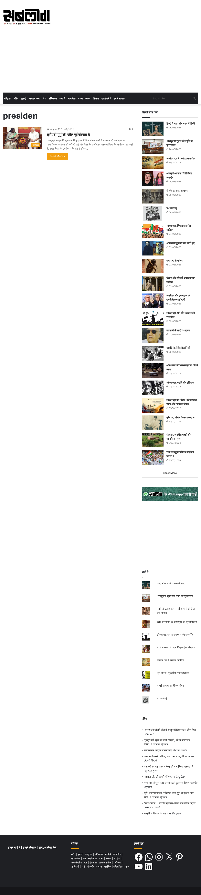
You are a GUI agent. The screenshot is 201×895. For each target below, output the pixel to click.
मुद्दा (85, 858)
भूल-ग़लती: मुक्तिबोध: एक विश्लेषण (173, 672)
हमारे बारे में (106, 98)
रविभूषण (53, 129)
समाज (99, 866)
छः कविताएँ (171, 208)
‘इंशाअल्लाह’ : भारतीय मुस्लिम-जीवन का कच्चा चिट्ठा (170, 803)
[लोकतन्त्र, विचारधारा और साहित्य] (153, 231)
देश (44, 98)
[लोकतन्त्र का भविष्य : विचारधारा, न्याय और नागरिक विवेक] (153, 405)
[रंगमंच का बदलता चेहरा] (153, 196)
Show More (170, 472)
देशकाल (94, 862)
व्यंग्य (101, 858)
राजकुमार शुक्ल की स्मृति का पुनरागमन (175, 596)
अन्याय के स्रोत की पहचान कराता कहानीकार (165, 756)
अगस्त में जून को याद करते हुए (180, 243)
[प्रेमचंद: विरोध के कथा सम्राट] (153, 422)
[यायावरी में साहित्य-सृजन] (153, 335)
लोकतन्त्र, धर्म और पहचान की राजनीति (175, 634)
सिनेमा (96, 98)
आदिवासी (75, 866)
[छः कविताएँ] (153, 213)
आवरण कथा (34, 98)
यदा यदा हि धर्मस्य (174, 260)
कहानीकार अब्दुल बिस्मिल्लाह (158, 750)
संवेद (16, 98)
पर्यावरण (118, 862)
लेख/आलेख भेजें (47, 847)
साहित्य (117, 858)
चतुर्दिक (108, 866)
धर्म (84, 866)
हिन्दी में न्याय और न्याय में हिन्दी (180, 123)
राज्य (80, 98)
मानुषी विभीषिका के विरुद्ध (156, 813)
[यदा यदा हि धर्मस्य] (153, 266)
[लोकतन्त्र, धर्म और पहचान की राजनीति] (153, 318)
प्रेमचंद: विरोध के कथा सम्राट (180, 417)
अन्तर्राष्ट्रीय (77, 862)
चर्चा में (62, 98)
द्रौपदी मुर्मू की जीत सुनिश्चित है (68, 134)
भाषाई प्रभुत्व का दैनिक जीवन (170, 685)
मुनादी (23, 98)
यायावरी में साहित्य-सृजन (178, 330)
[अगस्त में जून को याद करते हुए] (153, 248)
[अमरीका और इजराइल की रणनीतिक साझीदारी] (153, 300)
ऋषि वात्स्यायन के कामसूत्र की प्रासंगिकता (177, 621)
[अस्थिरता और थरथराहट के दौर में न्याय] (153, 370)
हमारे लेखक (119, 98)
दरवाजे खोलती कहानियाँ (155, 776)
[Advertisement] (100, 63)
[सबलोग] (27, 17)
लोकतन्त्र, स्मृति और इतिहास (180, 382)
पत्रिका (7, 98)
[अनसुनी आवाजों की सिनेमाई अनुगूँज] (153, 178)
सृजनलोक (76, 858)
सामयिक (72, 98)
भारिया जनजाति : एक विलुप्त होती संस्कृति (176, 647)
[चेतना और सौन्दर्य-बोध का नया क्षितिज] (153, 283)
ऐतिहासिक (118, 866)
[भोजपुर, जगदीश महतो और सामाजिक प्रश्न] (153, 440)
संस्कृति (91, 866)
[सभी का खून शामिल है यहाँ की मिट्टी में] (153, 457)
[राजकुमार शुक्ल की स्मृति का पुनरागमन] (153, 146)
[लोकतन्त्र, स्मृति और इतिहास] (153, 388)
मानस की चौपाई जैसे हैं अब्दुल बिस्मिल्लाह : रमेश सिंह (171, 729)
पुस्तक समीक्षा (105, 862)
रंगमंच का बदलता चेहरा (177, 190)
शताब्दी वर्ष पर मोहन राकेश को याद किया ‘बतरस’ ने (168, 766)
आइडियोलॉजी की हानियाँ (178, 347)
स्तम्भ (87, 98)
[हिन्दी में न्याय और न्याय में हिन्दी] (153, 129)
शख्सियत (53, 98)
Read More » (57, 156)
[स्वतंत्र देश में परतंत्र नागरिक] (153, 162)
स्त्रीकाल (93, 858)
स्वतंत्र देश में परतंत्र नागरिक (180, 158)
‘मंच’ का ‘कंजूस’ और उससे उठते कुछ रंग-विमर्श (166, 782)
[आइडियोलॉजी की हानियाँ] (153, 353)
